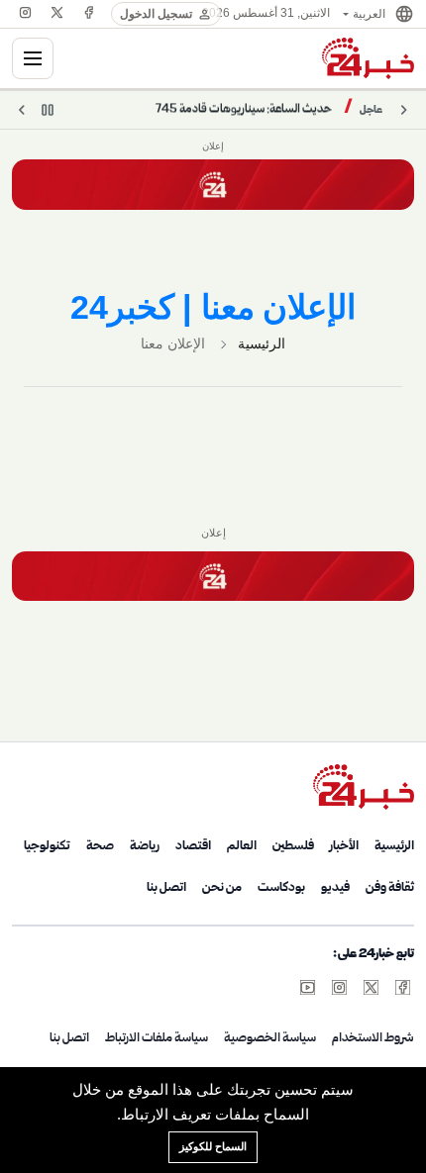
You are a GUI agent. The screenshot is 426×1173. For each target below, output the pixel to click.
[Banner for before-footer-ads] (213, 576)
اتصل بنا (166, 888)
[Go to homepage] (363, 787)
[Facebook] (89, 12)
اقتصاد (193, 846)
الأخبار (344, 846)
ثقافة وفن (390, 888)
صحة (100, 846)
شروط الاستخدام (373, 1038)
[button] (377, 14)
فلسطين (293, 846)
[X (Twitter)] (57, 12)
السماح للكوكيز (213, 1146)
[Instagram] (26, 12)
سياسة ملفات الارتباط (156, 1038)
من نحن (222, 888)
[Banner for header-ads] (213, 184)
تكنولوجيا (47, 846)
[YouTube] (307, 987)
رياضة (145, 846)
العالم (242, 846)
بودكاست (281, 888)
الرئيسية (261, 343)
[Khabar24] (368, 58)
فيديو (335, 888)
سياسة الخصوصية (270, 1038)
